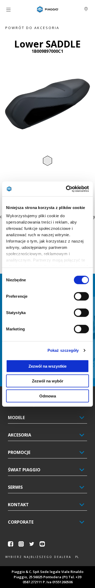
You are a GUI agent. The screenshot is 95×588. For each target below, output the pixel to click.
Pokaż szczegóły (63, 350)
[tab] (47, 161)
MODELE (16, 417)
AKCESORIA (19, 435)
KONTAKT (18, 504)
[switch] (81, 296)
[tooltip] (47, 161)
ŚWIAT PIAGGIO (24, 469)
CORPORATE (21, 522)
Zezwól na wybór (47, 381)
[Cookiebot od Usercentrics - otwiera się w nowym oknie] (67, 189)
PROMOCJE (19, 452)
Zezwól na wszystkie (47, 366)
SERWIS (15, 487)
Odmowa (47, 395)
